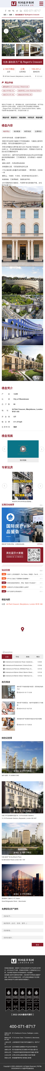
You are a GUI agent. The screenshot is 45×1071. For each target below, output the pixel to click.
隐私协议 (31, 1068)
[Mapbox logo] (7, 652)
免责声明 (25, 1068)
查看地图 (39, 76)
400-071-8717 (32, 10)
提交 (37, 944)
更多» (41, 505)
